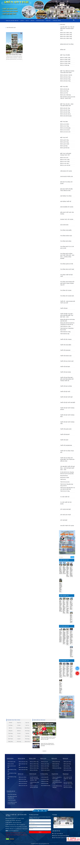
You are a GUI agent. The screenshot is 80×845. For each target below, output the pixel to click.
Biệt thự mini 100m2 (64, 124)
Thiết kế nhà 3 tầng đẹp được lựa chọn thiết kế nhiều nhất (67, 488)
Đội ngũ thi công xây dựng (66, 182)
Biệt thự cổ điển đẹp (64, 65)
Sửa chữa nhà (64, 224)
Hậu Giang (10, 733)
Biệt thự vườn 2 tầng (64, 161)
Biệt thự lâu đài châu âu (65, 113)
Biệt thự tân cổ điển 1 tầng (66, 32)
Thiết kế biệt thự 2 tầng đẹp (12, 770)
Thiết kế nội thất (65, 391)
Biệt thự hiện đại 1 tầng (23, 761)
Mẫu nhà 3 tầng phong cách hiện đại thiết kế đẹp (60, 587)
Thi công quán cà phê (66, 263)
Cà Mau (18, 725)
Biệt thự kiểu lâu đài (64, 89)
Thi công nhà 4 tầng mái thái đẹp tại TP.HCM (71, 653)
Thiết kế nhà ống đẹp (12, 800)
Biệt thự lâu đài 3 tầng (65, 112)
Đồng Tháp (10, 741)
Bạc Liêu (27, 722)
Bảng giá (32, 20)
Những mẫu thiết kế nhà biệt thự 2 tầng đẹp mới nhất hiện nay (67, 323)
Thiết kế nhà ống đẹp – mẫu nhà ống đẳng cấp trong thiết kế (67, 379)
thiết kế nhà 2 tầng (11, 834)
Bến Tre (10, 727)
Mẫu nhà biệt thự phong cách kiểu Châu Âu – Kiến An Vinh (67, 97)
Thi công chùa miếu (66, 230)
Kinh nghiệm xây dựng (66, 206)
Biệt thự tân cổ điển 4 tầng (66, 38)
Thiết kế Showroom (66, 445)
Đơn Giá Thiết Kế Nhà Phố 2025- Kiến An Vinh (68, 783)
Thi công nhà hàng (65, 241)
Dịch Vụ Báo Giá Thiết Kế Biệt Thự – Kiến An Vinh (68, 779)
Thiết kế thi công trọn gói (67, 451)
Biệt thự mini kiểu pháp (65, 128)
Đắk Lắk (18, 730)
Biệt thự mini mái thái (65, 129)
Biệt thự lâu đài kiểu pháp (65, 115)
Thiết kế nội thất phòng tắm (67, 422)
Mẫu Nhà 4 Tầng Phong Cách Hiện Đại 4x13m (64, 570)
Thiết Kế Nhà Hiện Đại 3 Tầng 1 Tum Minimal (60, 570)
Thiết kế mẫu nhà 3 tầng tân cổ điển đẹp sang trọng (71, 571)
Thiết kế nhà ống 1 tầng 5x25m (34, 783)
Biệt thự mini (64, 121)
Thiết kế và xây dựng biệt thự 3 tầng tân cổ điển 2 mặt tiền (67, 671)
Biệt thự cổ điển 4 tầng (65, 63)
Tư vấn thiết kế (64, 496)
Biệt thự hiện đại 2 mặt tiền (66, 75)
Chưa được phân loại (66, 176)
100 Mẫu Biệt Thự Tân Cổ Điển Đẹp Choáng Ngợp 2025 (67, 28)
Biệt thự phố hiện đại (64, 147)
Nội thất (22, 20)
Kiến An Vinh (27, 741)
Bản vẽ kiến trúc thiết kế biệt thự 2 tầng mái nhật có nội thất (64, 606)
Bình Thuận (10, 738)
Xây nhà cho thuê (65, 514)
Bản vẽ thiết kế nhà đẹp (45, 785)
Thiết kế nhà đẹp (65, 366)
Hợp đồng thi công (66, 196)
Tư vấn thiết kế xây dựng (66, 503)
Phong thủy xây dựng (66, 219)
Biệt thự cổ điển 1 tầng (65, 57)
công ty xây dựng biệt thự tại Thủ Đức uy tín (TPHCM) (64, 671)
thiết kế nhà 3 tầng (44, 783)
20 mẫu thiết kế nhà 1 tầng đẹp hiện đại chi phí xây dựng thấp (67, 473)
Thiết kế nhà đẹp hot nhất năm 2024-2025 (34, 786)
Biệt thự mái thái (11, 763)
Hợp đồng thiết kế (65, 201)
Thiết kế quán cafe (65, 429)
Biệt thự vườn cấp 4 (64, 163)
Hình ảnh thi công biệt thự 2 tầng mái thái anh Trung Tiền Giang (60, 671)
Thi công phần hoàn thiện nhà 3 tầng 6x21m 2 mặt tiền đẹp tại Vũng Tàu (64, 637)
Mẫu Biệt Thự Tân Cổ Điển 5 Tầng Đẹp (71, 618)
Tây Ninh (27, 733)
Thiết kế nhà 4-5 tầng (65, 491)
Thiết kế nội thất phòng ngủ (67, 415)
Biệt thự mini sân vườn (65, 131)
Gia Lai (19, 736)
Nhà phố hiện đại (64, 475)
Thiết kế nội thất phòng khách (67, 408)
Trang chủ (8, 20)
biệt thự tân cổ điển (19, 834)
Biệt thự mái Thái (64, 92)
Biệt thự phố (64, 137)
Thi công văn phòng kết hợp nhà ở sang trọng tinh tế (67, 283)
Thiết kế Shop (64, 439)
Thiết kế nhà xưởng (66, 386)
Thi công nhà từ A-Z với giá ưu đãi (67, 247)
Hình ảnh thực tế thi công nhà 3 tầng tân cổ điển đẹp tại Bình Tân (67, 638)
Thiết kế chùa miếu (65, 344)
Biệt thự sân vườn (64, 157)
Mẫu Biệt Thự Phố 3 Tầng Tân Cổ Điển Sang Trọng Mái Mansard (60, 606)
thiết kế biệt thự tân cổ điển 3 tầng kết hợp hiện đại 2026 (67, 606)
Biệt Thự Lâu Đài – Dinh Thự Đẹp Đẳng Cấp (66, 104)
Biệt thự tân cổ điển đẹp (65, 94)
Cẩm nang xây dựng (66, 171)
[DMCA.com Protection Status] (10, 838)
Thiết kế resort (65, 434)
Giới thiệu (12, 20)
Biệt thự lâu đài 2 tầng (65, 110)
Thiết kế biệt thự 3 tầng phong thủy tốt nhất (66, 329)
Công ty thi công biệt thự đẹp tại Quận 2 (57, 778)
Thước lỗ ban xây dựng (12, 794)
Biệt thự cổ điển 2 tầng (65, 59)
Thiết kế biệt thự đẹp (64, 333)
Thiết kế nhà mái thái (64, 481)
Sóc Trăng (10, 736)
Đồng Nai (10, 730)
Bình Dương (19, 727)
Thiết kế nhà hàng (65, 372)
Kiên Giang (27, 730)
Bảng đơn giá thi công (66, 44)
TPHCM (10, 722)
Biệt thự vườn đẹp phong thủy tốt (65, 154)
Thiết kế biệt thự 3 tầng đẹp (12, 774)
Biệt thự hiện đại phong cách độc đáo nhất (67, 71)
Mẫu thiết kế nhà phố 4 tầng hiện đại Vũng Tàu (14, 54)
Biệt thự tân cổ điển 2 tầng (66, 34)
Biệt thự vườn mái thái (65, 165)
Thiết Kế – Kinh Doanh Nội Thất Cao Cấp (67, 302)
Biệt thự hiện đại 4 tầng (65, 80)
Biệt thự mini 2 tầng (64, 126)
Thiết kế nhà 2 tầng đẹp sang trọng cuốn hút (66, 485)
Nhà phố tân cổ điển (64, 477)
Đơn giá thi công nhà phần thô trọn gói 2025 (68, 786)
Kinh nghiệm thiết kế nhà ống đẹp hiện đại (12, 797)
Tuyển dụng (55, 20)
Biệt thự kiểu (64, 86)
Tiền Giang (27, 738)
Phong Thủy (48, 20)
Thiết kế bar (63, 308)
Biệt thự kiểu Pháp (64, 91)
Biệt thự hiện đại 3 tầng (65, 78)
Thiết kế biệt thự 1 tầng (65, 326)
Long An (18, 738)
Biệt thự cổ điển (65, 55)
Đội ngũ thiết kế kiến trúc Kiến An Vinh (66, 189)
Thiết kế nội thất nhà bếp (67, 402)
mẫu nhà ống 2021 (44, 777)
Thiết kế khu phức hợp (67, 361)
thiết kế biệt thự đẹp (15, 832)
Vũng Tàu (19, 722)
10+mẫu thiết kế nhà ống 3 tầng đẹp (57, 786)
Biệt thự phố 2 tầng (64, 140)
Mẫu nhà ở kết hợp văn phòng (67, 213)
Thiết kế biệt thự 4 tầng (65, 331)
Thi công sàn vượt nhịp (67, 269)
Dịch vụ (27, 20)
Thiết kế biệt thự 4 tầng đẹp (12, 777)
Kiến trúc (16, 20)
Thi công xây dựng (65, 290)
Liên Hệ (59, 20)
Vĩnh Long (19, 741)
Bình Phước (27, 727)
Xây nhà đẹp (63, 520)
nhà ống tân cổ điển (45, 779)
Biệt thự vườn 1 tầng (64, 159)
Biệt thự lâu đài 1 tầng (65, 108)
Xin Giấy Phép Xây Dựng (67, 525)
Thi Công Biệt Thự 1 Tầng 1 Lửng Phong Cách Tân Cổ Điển (60, 687)
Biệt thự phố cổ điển (64, 143)
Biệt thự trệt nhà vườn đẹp (12, 766)
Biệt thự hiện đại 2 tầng (65, 77)
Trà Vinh (18, 733)
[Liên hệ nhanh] (73, 839)
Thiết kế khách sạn (65, 355)
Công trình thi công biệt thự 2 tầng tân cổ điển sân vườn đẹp (71, 671)
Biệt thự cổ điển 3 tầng (65, 61)
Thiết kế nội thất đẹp (66, 397)
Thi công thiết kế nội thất (66, 275)
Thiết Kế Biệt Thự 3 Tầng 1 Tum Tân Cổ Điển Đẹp (71, 605)
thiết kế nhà (8, 832)
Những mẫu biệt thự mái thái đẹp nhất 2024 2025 (67, 320)
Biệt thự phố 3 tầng (64, 142)
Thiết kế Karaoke (65, 350)
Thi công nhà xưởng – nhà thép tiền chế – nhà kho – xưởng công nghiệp (67, 256)
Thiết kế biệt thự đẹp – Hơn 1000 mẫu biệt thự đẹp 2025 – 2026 (67, 315)
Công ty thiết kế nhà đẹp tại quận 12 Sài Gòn (12, 803)
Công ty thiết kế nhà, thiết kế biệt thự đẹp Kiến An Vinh (57, 782)
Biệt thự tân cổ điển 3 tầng (66, 36)
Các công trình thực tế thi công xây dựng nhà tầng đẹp (60, 636)
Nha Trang (27, 736)
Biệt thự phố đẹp (63, 145)
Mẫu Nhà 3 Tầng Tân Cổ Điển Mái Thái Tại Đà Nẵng (67, 571)
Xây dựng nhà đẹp (65, 509)
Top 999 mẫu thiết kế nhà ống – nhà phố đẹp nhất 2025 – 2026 (67, 468)
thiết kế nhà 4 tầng (44, 781)
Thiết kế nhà (63, 479)
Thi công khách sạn (66, 235)
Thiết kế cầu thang (66, 339)
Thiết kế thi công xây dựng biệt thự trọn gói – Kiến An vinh (67, 459)
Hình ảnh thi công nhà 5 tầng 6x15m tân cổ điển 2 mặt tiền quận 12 (71, 637)
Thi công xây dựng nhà (67, 295)
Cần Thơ (27, 725)
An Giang (10, 725)
